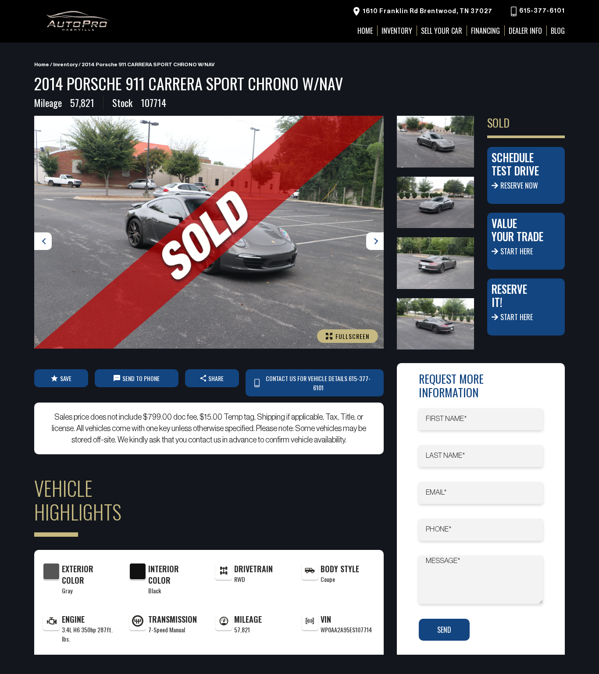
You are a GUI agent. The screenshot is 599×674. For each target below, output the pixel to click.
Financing (485, 30)
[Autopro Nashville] (78, 21)
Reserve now (519, 185)
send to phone (141, 378)
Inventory (397, 30)
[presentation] (43, 241)
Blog (558, 30)
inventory (65, 64)
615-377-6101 (541, 11)
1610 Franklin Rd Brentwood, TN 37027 (426, 11)
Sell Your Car (441, 30)
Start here (516, 251)
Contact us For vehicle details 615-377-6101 (318, 383)
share (216, 378)
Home (41, 64)
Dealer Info (525, 30)
